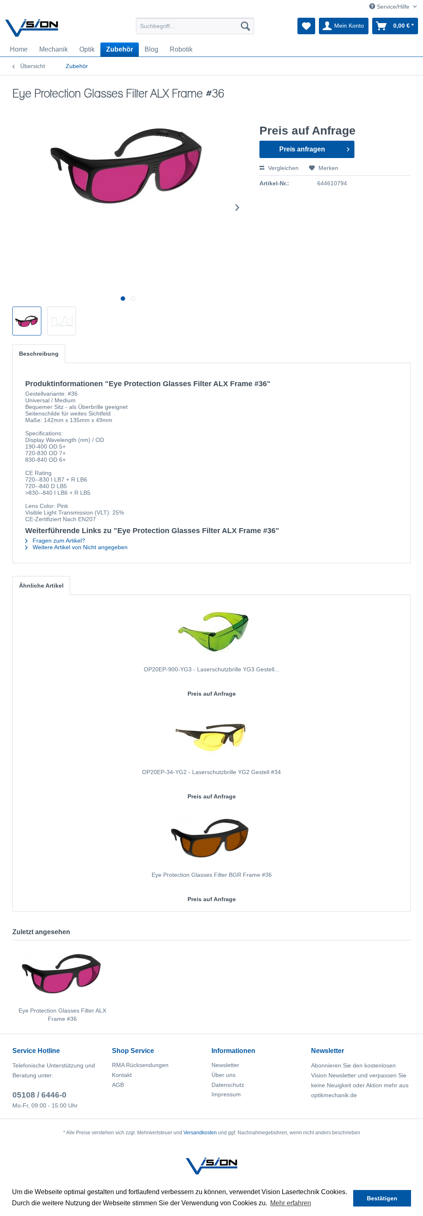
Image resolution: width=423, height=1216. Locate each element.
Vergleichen (282, 168)
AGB (118, 1084)
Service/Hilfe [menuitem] (393, 6)
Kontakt (122, 1075)
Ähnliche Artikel (41, 585)
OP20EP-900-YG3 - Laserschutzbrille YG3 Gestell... (211, 669)
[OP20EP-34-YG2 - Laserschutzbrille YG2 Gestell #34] (211, 735)
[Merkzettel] (306, 26)
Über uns (223, 1075)
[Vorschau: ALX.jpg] (61, 321)
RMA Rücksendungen (140, 1065)
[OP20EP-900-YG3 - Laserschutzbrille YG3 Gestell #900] (211, 632)
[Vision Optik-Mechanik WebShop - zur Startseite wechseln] (31, 28)
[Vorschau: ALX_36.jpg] (26, 321)
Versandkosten (200, 1133)
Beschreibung (39, 353)
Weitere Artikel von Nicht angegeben (79, 547)
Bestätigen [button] (382, 1198)
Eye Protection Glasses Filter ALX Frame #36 (62, 1014)
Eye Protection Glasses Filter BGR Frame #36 (212, 874)
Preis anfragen (302, 149)
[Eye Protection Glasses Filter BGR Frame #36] (211, 838)
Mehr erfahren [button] (290, 1203)
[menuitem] (195, 26)
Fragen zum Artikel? (58, 540)
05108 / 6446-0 (39, 1095)
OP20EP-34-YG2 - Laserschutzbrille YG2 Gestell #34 (211, 772)
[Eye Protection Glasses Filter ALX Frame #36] (62, 973)
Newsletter (225, 1065)
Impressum (226, 1094)
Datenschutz (228, 1084)
